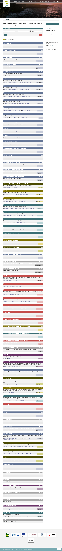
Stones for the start (8, 57)
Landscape (39, 110)
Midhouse (5, 460)
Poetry (5, 68)
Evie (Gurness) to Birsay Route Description (12, 254)
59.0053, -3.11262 (22, 400)
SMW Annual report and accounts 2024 (12, 519)
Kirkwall (9, 344)
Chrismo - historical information (10, 141)
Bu (4, 222)
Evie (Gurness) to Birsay (11, 46)
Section (4, 30)
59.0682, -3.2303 (25, 194)
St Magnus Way (6, 430)
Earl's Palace (19, 438)
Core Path (5, 265)
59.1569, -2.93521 (24, 509)
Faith (6, 68)
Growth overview (7, 378)
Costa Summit (14, 137)
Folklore (10, 110)
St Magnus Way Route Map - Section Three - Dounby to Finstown (17, 326)
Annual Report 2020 (8, 472)
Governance (10, 351)
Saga (4, 75)
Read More (53, 36)
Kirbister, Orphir (12, 286)
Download (40, 43)
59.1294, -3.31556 (22, 384)
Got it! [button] (59, 549)
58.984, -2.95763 (23, 294)
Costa (6, 124)
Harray (9, 194)
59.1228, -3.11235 (26, 103)
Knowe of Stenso (20, 103)
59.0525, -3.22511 (24, 201)
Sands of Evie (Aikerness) (22, 75)
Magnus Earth (7, 114)
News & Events (48, 1)
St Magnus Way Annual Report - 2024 (52, 49)
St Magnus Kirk (20, 180)
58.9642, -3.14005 (33, 208)
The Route (15, 1)
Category (18, 30)
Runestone (5, 208)
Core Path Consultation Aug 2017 (11, 261)
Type (30, 30)
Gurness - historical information (10, 50)
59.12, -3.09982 (29, 75)
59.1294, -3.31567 (26, 180)
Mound (5, 103)
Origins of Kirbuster (8, 450)
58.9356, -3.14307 (20, 315)
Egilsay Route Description (9, 354)
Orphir (6, 222)
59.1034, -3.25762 (28, 453)
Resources (30, 1)
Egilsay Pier (13, 366)
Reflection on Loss (8, 426)
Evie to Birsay (11, 430)
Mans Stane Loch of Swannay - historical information (15, 148)
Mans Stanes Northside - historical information (13, 169)
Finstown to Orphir (21, 208)
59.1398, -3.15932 (23, 124)
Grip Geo (19, 173)
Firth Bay (25, 215)
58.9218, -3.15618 (22, 222)
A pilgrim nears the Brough (9, 464)
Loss (4, 82)
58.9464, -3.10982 (18, 286)
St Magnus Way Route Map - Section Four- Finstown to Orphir (16, 333)
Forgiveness (5, 400)
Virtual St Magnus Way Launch (51, 30)
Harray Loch (19, 201)
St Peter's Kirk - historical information (11, 121)
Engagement (38, 265)
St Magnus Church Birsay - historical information (14, 176)
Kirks (5, 96)
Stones (12, 446)
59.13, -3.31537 (10, 439)
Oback (22, 229)
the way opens (7, 312)
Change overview (7, 387)
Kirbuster (5, 453)
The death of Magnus (8, 71)
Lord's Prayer (9, 208)
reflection (8, 460)
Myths (8, 110)
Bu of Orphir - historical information (11, 219)
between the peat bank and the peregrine (12, 305)
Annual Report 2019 (8, 419)
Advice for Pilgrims (37, 1)
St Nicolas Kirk (7, 512)
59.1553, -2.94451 (18, 366)
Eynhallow (5, 110)
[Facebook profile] (57, 1)
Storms (5, 412)
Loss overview (7, 370)
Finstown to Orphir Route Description (11, 233)
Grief (5, 78)
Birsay (6, 144)
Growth (5, 384)
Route (4, 46)
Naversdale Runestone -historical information (13, 204)
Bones (10, 280)
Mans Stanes (6, 173)
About (43, 1)
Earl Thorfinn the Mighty (13, 438)
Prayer (40, 117)
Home (3, 19)
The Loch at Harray (8, 197)
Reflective (39, 61)
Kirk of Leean (7, 283)
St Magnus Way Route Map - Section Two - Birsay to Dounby (16, 183)
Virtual (19, 1)
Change (5, 392)
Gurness (17, 46)
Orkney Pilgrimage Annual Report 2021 (12, 492)
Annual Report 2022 (8, 499)
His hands (6, 85)
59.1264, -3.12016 (27, 110)
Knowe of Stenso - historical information (12, 99)
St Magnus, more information (10, 505)
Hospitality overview (8, 404)
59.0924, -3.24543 (25, 460)
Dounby (8, 187)
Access (8, 265)
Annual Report (6, 351)
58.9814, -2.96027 (27, 301)
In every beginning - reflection (10, 64)
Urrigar (19, 124)
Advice (40, 47)
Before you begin (7, 43)
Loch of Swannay (15, 151)
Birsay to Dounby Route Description (11, 247)
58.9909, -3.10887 (30, 215)
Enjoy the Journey (8, 457)
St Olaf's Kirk (6, 289)
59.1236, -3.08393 (22, 46)
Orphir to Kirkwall (15, 280)
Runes (12, 208)
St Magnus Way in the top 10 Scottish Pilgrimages (52, 40)
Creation (5, 117)
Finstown (17, 400)
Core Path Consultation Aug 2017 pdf (11, 268)
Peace (5, 366)
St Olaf (6, 294)
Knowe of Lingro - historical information (12, 162)
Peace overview (7, 361)
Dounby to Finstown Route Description (12, 240)
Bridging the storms (8, 155)
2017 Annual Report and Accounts (11, 347)
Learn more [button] (31, 549)
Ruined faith (6, 128)
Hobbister (7, 308)
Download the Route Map (52, 24)
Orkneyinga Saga (10, 215)
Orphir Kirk (15, 315)
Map (4, 187)
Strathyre (14, 446)
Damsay (5, 215)
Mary (14, 215)
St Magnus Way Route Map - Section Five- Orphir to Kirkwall (16, 340)
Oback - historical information (10, 226)
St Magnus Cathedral (8, 298)
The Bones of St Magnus (9, 275)
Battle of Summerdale (7, 229)
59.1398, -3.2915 (24, 173)
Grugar (23, 110)
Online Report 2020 (8, 479)
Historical (40, 54)
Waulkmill (18, 308)
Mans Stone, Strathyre (8, 443)
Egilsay (7, 75)
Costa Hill (6, 135)
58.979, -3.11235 (26, 229)
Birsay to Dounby (14, 187)
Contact (54, 1)
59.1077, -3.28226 (31, 446)
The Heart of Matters (8, 190)
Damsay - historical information (10, 212)
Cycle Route (24, 1)
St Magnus (7, 280)
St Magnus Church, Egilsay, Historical (11, 485)
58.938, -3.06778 (23, 308)
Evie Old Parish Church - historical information (13, 92)
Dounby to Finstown (15, 194)
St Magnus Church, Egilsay (17, 509)
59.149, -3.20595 (20, 137)
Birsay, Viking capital (8, 433)
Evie (4, 96)
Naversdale (15, 208)
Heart (4, 194)
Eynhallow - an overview (9, 107)
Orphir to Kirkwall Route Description (11, 319)
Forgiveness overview (8, 395)
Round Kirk (17, 222)
